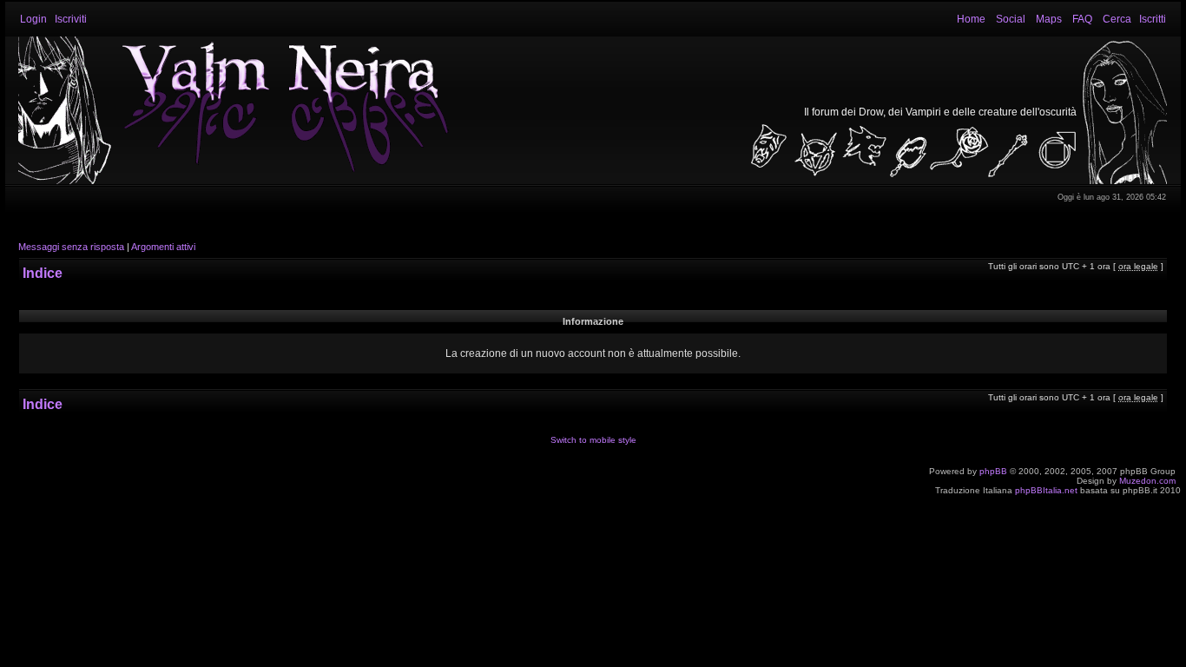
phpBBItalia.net (1046, 490)
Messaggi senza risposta (71, 246)
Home (971, 19)
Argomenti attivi (163, 246)
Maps (1049, 19)
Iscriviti (71, 19)
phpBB (993, 471)
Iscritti (1152, 19)
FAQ (1082, 19)
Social (1010, 19)
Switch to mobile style (593, 440)
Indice (43, 273)
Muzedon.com (1147, 480)
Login (33, 19)
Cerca (1117, 19)
